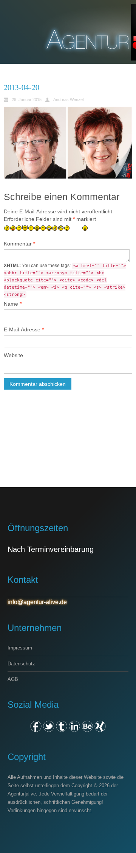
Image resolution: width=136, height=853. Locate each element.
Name (13, 304)
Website (13, 355)
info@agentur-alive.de (37, 602)
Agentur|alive (22, 794)
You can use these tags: (65, 280)
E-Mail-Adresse (24, 329)
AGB (13, 679)
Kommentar (19, 244)
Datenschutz (21, 664)
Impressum (20, 648)
